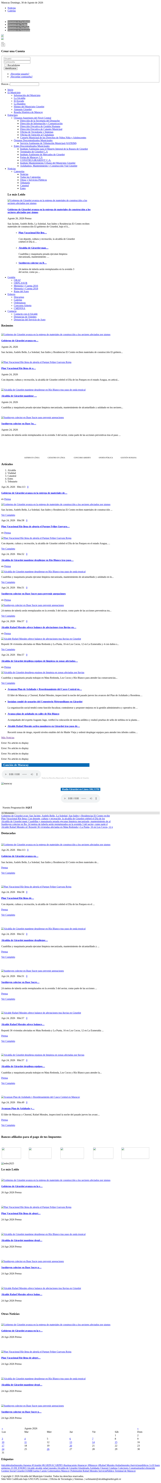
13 (70, 1442)
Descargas (19, 297)
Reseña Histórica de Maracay (28, 112)
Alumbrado (84, 1468)
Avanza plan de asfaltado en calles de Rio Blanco (33, 713)
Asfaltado (95, 1468)
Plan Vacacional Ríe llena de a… (18, 368)
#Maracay (93, 1465)
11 (25, 1442)
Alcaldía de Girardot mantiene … (19, 396)
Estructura (13, 115)
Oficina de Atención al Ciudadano (37, 134)
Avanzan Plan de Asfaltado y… (17, 1108)
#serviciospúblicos (139, 1465)
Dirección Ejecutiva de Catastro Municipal (41, 129)
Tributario (25, 182)
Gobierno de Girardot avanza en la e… (22, 1186)
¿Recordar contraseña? (21, 76)
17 (3, 1445)
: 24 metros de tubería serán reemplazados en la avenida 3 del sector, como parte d (54, 824)
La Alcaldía (19, 98)
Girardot (20, 1471)
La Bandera (19, 103)
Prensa (7, 499)
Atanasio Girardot (23, 109)
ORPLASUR (20, 283)
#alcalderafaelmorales (12, 1465)
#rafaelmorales (122, 1465)
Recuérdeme (13, 65)
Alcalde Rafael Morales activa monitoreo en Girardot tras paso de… (44, 726)
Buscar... (5, 84)
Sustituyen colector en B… (33, 263)
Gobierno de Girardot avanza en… (19, 340)
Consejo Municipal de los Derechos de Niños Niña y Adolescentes (53, 137)
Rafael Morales (90, 1471)
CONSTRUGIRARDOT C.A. (35, 160)
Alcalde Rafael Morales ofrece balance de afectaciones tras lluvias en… (38, 627)
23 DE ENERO (19, 1468)
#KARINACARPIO (52, 1465)
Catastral (24, 185)
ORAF (17, 280)
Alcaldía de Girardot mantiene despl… (21, 1240)
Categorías (19, 171)
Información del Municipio (27, 95)
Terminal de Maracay (125, 1471)
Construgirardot (137, 1468)
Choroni (104, 1468)
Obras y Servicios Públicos (33, 180)
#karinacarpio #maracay (75, 1465)
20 (70, 1445)
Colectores (123, 1468)
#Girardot (37, 1465)
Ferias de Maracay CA (31, 157)
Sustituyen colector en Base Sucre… (20, 982)
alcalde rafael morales (46, 1468)
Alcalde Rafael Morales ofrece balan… (21, 1294)
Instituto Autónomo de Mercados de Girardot (42, 154)
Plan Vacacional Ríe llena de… (17, 898)
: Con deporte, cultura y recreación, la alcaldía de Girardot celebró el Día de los (53, 818)
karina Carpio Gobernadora (47, 1471)
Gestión (11, 277)
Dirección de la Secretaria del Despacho (40, 120)
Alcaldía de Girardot (67, 1468)
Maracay (65, 1471)
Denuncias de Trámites (25, 316)
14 (93, 1442)
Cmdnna (113, 1468)
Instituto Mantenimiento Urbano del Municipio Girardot (47, 163)
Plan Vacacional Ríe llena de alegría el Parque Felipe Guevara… (35, 526)
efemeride (150, 1468)
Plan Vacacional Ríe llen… (33, 232)
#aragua (27, 1465)
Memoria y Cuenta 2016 (26, 285)
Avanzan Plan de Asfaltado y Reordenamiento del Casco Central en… (45, 689)
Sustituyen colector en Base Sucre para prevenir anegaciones (33, 593)
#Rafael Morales (106, 1465)
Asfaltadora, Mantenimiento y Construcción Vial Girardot (48, 165)
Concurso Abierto (22, 305)
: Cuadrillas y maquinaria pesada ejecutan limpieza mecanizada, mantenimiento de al (56, 821)
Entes (23, 188)
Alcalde (31, 1468)
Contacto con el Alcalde (26, 314)
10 (3, 1442)
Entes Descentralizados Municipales (32, 146)
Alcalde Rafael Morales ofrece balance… (22, 1024)
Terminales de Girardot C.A (34, 151)
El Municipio (14, 92)
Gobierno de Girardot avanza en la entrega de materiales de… (34, 493)
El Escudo (19, 101)
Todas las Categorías (30, 177)
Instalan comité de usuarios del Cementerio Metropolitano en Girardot (45, 701)
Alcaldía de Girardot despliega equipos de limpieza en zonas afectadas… (39, 661)
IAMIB (29, 1471)
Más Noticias (7, 737)
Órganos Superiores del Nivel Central (32, 118)
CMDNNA (19, 308)
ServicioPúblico (106, 1471)
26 (48, 1449)
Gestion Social (8, 1471)
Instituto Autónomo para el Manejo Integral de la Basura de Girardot (54, 149)
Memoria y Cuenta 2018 (26, 288)
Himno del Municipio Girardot (29, 106)
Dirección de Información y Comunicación (41, 123)
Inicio (10, 89)
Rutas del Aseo (21, 291)
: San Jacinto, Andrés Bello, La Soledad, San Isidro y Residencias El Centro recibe (55, 815)
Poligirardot (76, 1471)
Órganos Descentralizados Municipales (33, 140)
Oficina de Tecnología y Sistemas (36, 132)
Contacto (12, 311)
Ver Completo (8, 515)
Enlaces (11, 294)
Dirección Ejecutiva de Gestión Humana (40, 126)
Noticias (12, 8)
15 (116, 1442)
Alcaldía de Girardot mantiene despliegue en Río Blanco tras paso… (37, 560)
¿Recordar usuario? (19, 74)
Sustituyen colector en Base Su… (18, 423)
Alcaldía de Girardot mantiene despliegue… (24, 940)
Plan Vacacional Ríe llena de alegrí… (21, 1213)
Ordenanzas (20, 302)
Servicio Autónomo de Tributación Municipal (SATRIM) (48, 143)
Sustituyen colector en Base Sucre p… (21, 1267)
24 (3, 1449)
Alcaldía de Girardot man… (33, 248)
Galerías (12, 10)
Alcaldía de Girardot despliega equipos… (23, 1066)
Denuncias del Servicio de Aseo (29, 319)
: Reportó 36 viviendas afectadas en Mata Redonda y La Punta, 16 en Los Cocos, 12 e (57, 827)
